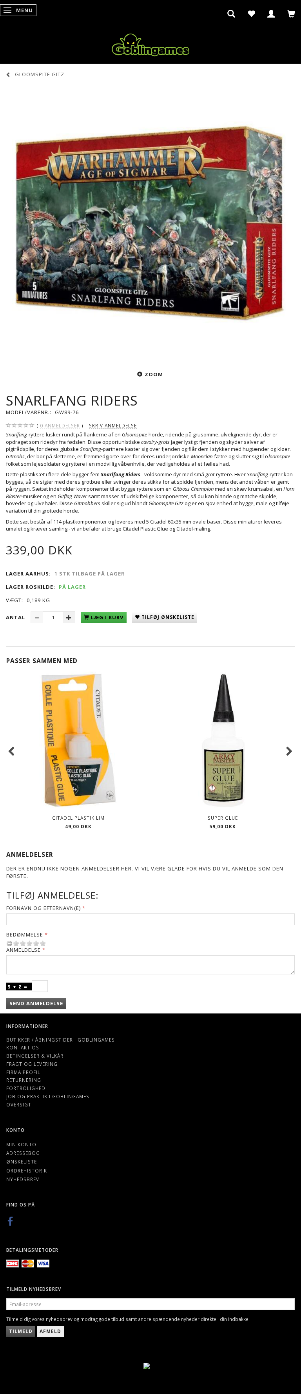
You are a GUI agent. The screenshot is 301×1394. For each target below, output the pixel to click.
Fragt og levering (32, 1064)
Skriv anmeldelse (113, 425)
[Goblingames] (150, 43)
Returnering (23, 1080)
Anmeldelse (23, 949)
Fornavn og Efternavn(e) (43, 907)
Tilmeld (21, 1331)
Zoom (154, 374)
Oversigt (18, 1104)
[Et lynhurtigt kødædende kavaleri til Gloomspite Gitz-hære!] (150, 223)
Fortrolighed (25, 1088)
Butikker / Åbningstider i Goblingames (60, 1040)
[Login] (271, 13)
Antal (16, 617)
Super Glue (223, 818)
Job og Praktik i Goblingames (47, 1096)
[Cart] (291, 13)
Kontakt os (22, 1047)
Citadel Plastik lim (78, 818)
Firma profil (23, 1072)
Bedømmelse (24, 934)
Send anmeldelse (36, 1003)
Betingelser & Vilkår (34, 1056)
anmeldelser (60, 425)
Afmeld (50, 1331)
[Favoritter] (251, 13)
